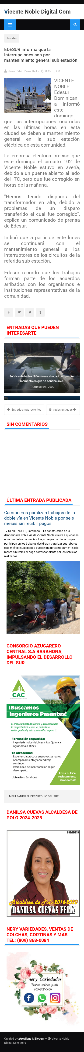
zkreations (24, 1038)
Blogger (39, 1038)
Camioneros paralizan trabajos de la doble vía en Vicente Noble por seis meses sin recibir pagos (39, 518)
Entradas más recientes (26, 409)
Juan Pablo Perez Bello (23, 71)
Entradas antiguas (61, 409)
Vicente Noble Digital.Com (37, 11)
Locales (12, 38)
